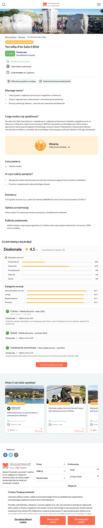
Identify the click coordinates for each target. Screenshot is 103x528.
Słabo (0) (11, 274)
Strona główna (10, 37)
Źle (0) (10, 279)
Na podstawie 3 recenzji (25, 55)
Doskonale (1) (13, 262)
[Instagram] (15, 455)
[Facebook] (5, 455)
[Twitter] (10, 455)
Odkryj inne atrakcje (58, 147)
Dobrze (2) (12, 266)
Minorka (21, 37)
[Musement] (51, 4)
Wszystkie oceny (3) (15, 257)
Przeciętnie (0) (13, 270)
